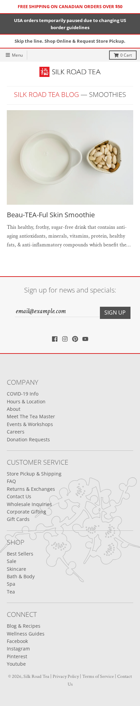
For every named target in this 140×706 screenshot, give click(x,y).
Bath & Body (21, 576)
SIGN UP (115, 312)
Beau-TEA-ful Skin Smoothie (51, 214)
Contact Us (19, 496)
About (13, 409)
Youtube (16, 664)
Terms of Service (98, 676)
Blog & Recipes (23, 626)
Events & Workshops (30, 424)
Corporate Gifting (26, 511)
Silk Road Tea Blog (46, 94)
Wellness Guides (26, 633)
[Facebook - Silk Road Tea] (55, 339)
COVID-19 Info (22, 393)
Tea (11, 591)
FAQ (11, 481)
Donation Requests (28, 439)
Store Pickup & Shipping (34, 473)
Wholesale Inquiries (29, 504)
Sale (11, 561)
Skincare (16, 569)
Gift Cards (18, 519)
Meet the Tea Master (31, 416)
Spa (11, 584)
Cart (126, 55)
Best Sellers (20, 553)
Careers (15, 431)
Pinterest (17, 656)
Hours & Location (26, 401)
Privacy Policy (66, 676)
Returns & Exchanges (31, 489)
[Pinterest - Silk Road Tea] (75, 339)
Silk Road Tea (36, 676)
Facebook (17, 641)
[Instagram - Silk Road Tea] (65, 339)
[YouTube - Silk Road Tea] (85, 339)
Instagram (18, 648)
